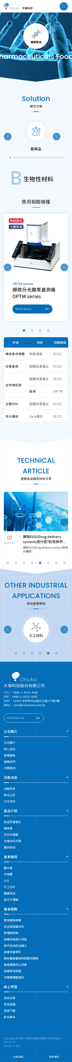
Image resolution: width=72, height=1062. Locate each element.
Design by (10, 1045)
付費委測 (9, 768)
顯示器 (8, 868)
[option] (36, 140)
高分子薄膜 (11, 900)
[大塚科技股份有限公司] (24, 680)
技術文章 (9, 998)
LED (6, 880)
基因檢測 (9, 847)
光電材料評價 (12, 841)
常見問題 (9, 1004)
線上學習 (10, 986)
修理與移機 (11, 933)
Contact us (15, 718)
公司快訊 (9, 801)
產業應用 (10, 856)
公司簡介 (10, 731)
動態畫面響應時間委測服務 (21, 958)
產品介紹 (10, 810)
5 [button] (48, 653)
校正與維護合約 (14, 926)
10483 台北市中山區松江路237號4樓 (36, 701)
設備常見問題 (12, 971)
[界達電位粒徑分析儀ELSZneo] (36, 245)
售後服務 (10, 909)
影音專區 (9, 1017)
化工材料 (9, 887)
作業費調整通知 (14, 977)
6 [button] (56, 653)
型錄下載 (9, 1011)
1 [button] (24, 331)
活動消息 (10, 777)
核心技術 (9, 749)
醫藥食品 (9, 893)
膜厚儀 (8, 828)
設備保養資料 (12, 952)
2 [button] (32, 331)
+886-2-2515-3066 (25, 692)
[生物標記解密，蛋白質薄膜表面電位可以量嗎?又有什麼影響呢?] (36, 511)
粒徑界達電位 (12, 822)
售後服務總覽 (12, 920)
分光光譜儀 (11, 835)
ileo (18, 1045)
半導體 (8, 874)
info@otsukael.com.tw (29, 705)
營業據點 (9, 755)
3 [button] (40, 331)
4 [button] (48, 331)
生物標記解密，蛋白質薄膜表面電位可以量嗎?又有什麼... (45, 539)
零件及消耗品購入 (15, 946)
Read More (23, 309)
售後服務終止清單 (15, 965)
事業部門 (9, 762)
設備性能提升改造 (15, 939)
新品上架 (9, 795)
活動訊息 (9, 789)
